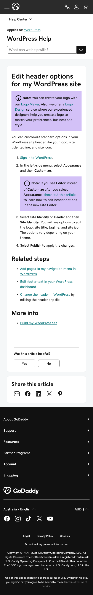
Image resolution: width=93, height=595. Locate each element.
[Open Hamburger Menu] (5, 7)
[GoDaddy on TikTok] (28, 520)
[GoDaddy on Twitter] (39, 520)
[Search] (81, 50)
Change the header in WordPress (45, 294)
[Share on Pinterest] (60, 393)
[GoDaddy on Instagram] (17, 520)
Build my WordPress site (38, 323)
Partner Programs (16, 452)
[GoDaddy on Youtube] (50, 520)
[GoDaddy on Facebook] (6, 520)
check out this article (59, 194)
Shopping (10, 475)
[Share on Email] (16, 393)
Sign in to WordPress (36, 157)
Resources (11, 441)
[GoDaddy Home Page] (21, 490)
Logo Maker (30, 104)
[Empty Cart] (85, 7)
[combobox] (42, 50)
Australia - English (17, 509)
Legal (26, 536)
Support (9, 430)
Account (9, 464)
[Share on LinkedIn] (38, 393)
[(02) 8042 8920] (67, 7)
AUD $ (79, 509)
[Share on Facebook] (27, 393)
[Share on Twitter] (49, 393)
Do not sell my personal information (46, 544)
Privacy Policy (45, 536)
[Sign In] (76, 7)
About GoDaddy (15, 419)
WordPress (32, 29)
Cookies (65, 536)
